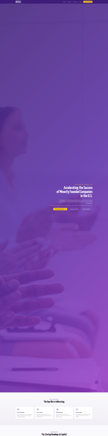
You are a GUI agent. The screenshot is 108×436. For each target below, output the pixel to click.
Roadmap (69, 1)
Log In (80, 1)
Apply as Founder (74, 209)
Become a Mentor (87, 209)
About (64, 1)
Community (75, 1)
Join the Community (88, 1)
